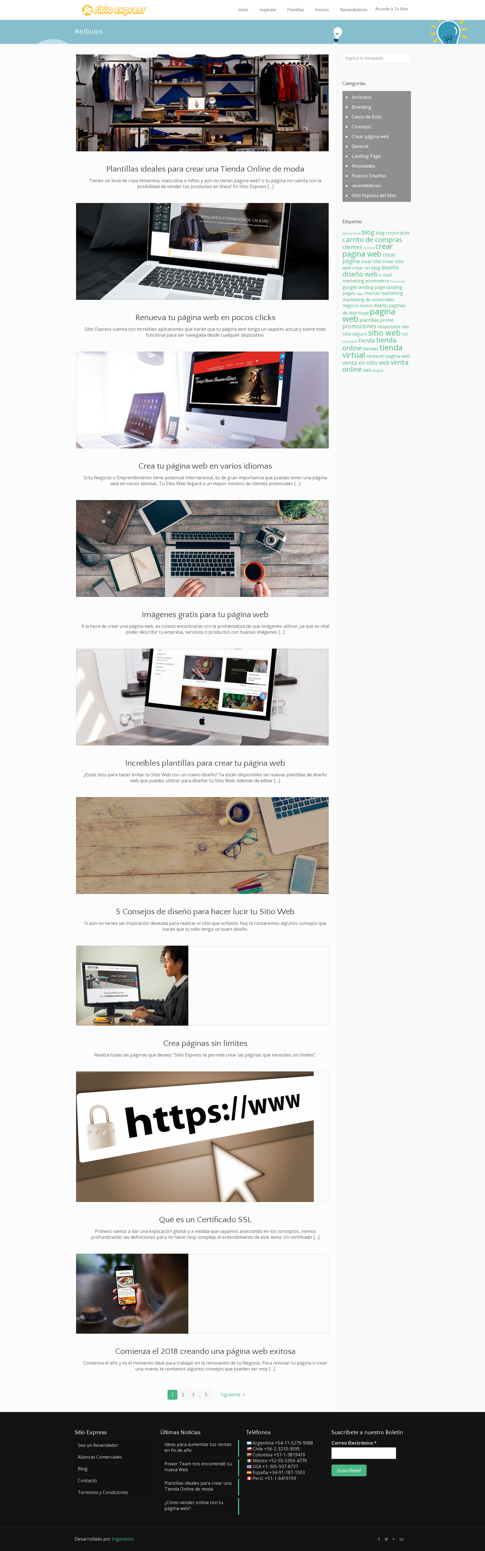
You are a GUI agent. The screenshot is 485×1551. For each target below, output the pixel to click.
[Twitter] (387, 1539)
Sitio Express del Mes (374, 195)
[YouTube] (394, 1539)
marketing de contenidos (368, 299)
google (349, 287)
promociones (359, 326)
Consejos (361, 127)
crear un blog (366, 268)
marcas (372, 293)
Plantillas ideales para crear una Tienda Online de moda (205, 169)
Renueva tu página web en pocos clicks (205, 317)
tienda (366, 340)
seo (405, 326)
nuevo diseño (374, 305)
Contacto (87, 1480)
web (367, 370)
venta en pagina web (388, 356)
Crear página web (370, 136)
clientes (352, 247)
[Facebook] (379, 1539)
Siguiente (231, 1395)
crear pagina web (367, 250)
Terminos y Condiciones (103, 1492)
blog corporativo (393, 233)
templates (349, 341)
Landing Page (366, 156)
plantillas (369, 320)
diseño (390, 267)
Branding (361, 107)
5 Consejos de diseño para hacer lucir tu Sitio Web (205, 911)
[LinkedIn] (402, 1539)
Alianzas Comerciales (100, 1457)
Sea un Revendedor (98, 1445)
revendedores (366, 186)
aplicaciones (351, 233)
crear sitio (371, 261)
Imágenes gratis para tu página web (205, 614)
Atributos (362, 97)
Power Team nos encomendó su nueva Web (198, 1467)
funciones (397, 281)
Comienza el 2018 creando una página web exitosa (205, 1351)
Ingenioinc (123, 1539)
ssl (405, 334)
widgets (378, 371)
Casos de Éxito (367, 117)
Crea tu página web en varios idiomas (205, 466)
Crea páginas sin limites (205, 1043)
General (360, 146)
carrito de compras (372, 239)
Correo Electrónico (354, 1443)
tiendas (370, 349)
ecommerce (377, 281)
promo (387, 320)
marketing (392, 293)
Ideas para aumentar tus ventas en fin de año (198, 1447)
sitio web (384, 332)
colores (368, 248)
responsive (389, 326)
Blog (83, 1469)
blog (368, 232)
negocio (350, 305)
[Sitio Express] (114, 10)
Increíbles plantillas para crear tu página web (205, 763)
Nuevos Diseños (369, 176)
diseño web (360, 274)
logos (360, 294)
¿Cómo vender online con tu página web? (193, 1505)
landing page (371, 287)
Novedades (363, 166)
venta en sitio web (366, 362)
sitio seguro (354, 334)
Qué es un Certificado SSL (205, 1219)
